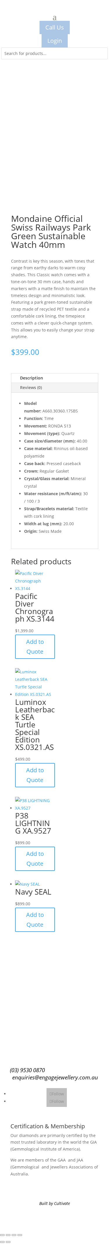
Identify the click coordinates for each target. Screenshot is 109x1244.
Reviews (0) (31, 387)
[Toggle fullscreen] (8, 1235)
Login (54, 41)
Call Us (54, 27)
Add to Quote (35, 646)
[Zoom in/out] (2, 1235)
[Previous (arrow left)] (2, 1242)
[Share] (14, 1235)
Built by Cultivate (54, 1203)
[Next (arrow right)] (8, 1242)
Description (31, 378)
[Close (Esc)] (19, 1235)
